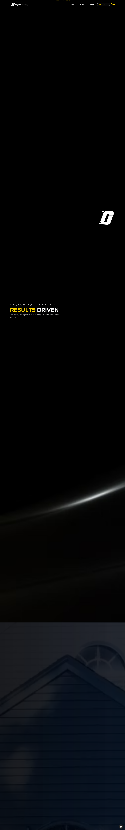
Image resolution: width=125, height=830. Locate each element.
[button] (82, 4)
